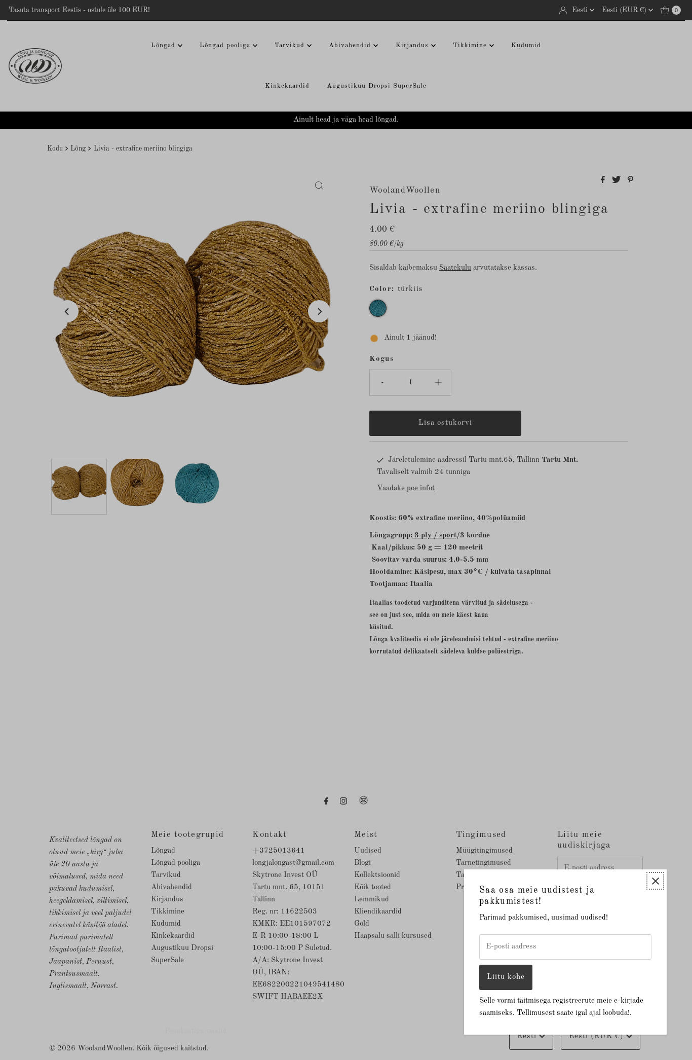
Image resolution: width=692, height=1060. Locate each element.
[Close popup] (655, 881)
